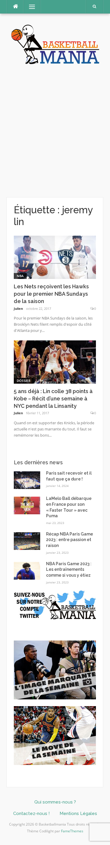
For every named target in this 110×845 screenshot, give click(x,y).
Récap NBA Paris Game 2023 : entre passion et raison (69, 540)
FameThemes (72, 831)
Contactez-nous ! (31, 813)
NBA (20, 276)
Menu (29, 6)
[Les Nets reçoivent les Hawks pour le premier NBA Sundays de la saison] (55, 257)
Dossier (24, 380)
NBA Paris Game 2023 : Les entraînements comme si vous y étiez (69, 569)
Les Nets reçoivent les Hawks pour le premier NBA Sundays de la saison (51, 293)
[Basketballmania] (55, 43)
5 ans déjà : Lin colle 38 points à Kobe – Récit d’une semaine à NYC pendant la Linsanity (53, 398)
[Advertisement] (55, 131)
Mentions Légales (78, 813)
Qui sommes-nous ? (55, 802)
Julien (18, 308)
